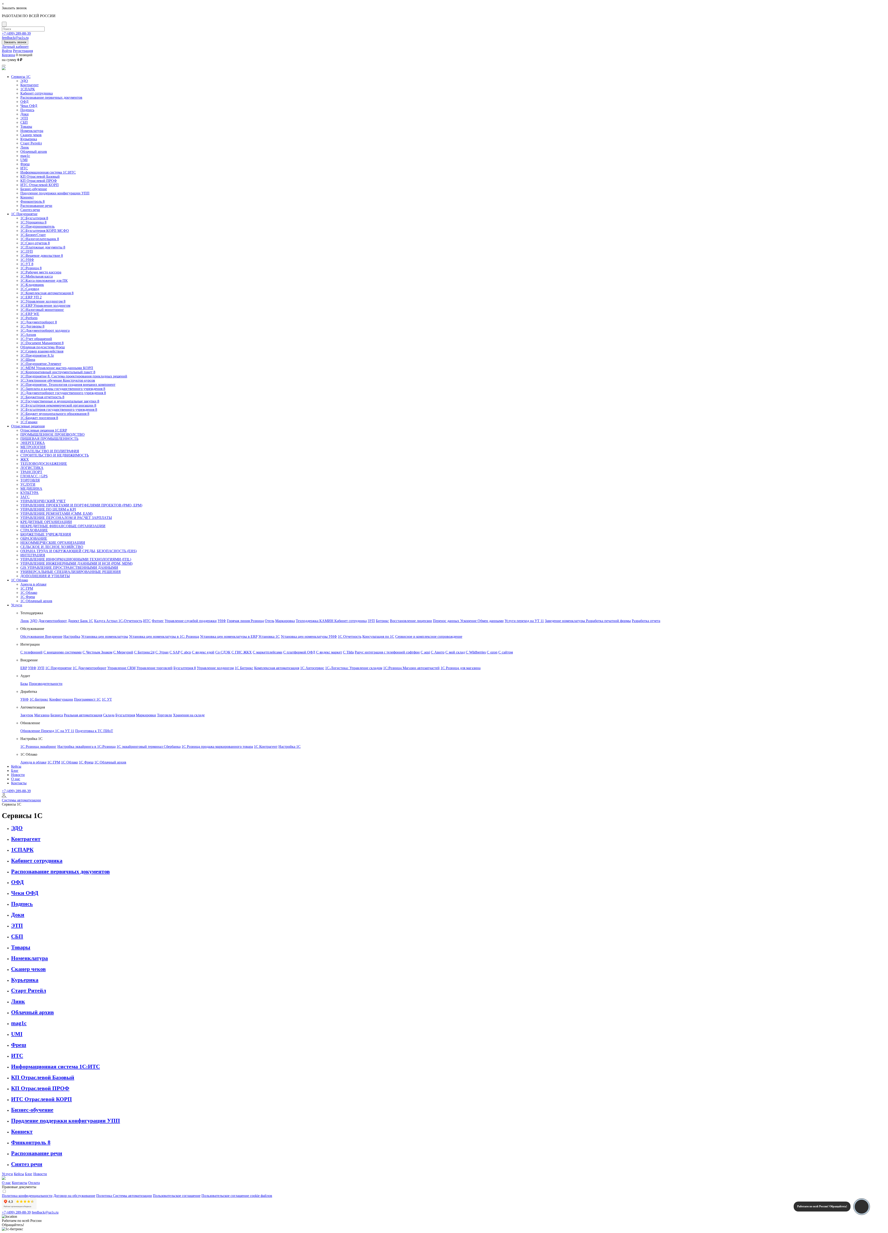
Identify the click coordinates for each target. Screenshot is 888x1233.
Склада (108, 715)
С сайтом (505, 652)
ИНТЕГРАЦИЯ (32, 555)
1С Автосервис (312, 668)
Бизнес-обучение (33, 189)
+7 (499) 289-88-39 (16, 33)
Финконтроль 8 (32, 201)
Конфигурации (61, 699)
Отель (269, 621)
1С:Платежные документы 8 (42, 247)
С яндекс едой (203, 652)
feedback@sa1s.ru (15, 38)
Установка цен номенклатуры (104, 636)
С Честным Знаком (97, 652)
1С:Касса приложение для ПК (44, 280)
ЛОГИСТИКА (31, 468)
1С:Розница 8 (31, 268)
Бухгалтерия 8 (184, 668)
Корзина (8, 55)
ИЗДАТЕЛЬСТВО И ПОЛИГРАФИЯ (49, 451)
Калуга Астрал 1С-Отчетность (118, 621)
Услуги (16, 605)
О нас (15, 779)
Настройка (71, 636)
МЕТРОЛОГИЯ (33, 447)
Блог (14, 771)
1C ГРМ (26, 588)
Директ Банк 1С (80, 621)
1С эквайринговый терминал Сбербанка (149, 746)
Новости (18, 775)
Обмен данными (491, 621)
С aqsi (425, 652)
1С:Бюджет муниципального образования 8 (54, 414)
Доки (24, 114)
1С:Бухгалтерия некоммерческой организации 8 (58, 405)
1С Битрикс (244, 668)
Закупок (26, 715)
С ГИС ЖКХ (241, 652)
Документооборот (52, 621)
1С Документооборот (89, 668)
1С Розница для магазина (461, 668)
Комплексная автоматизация (276, 668)
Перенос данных (446, 621)
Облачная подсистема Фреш (42, 347)
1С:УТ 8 (26, 264)
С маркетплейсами (267, 652)
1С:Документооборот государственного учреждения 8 (63, 393)
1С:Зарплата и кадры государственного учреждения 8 (62, 389)
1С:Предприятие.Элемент (40, 364)
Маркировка (285, 621)
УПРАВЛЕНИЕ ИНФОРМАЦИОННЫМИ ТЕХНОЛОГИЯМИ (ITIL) (75, 559)
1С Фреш (27, 597)
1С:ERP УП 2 (31, 297)
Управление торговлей (154, 668)
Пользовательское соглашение (176, 1196)
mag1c (25, 156)
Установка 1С (269, 636)
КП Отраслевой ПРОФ (38, 181)
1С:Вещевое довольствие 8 (41, 256)
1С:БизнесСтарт (33, 235)
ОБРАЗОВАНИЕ (33, 538)
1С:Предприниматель (37, 226)
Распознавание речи (36, 206)
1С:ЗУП (26, 251)
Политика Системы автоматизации (124, 1196)
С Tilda (348, 652)
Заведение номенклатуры (565, 621)
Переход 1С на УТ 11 (57, 731)
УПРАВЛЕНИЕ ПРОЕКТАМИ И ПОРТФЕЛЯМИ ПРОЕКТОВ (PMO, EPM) (81, 505)
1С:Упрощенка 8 (33, 222)
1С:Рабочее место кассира (40, 272)
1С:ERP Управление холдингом (45, 305)
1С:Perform (28, 318)
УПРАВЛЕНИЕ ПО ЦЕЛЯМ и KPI (48, 509)
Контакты (19, 783)
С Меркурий (123, 652)
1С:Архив (28, 335)
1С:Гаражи (28, 422)
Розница (257, 621)
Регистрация (23, 51)
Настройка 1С (289, 746)
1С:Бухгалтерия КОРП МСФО (44, 231)
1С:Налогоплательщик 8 (39, 239)
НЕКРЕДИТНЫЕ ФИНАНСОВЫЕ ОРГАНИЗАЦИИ (62, 526)
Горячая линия (239, 621)
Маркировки (146, 715)
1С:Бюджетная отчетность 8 (42, 397)
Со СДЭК (223, 652)
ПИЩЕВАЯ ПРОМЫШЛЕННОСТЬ (49, 439)
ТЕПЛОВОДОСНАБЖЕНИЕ (43, 464)
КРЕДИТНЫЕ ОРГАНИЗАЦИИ (46, 522)
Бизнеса (56, 715)
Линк (24, 147)
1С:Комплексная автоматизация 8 (47, 293)
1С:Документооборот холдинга (45, 330)
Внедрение (53, 636)
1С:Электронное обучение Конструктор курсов (57, 380)
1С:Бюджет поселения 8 (39, 418)
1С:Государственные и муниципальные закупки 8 (59, 401)
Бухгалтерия (125, 715)
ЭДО (24, 81)
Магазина (41, 715)
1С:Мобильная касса (36, 276)
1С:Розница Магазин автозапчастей (411, 668)
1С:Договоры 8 (32, 326)
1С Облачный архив (36, 601)
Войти (7, 51)
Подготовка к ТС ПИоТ (94, 731)
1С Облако (19, 580)
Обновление (30, 731)
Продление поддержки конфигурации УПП (54, 193)
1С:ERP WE (29, 314)
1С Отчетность (349, 636)
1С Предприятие (24, 214)
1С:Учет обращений (36, 339)
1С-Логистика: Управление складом (353, 668)
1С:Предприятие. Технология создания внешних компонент (67, 384)
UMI (24, 160)
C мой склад (455, 652)
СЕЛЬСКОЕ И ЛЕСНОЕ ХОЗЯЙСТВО (51, 547)
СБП (24, 122)
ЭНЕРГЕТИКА (32, 443)
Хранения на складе (189, 715)
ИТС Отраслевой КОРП (39, 185)
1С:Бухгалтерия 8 (34, 218)
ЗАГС (25, 497)
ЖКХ (24, 459)
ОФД (24, 102)
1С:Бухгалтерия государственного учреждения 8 (58, 409)
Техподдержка (307, 621)
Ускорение (469, 621)
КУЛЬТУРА (29, 493)
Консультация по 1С (378, 636)
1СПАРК (27, 89)
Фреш (25, 164)
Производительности (45, 684)
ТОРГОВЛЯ (30, 480)
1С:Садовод (29, 289)
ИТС (24, 168)
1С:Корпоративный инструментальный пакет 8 (57, 372)
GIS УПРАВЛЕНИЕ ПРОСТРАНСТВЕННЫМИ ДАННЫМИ (69, 568)
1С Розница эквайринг (38, 746)
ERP (23, 668)
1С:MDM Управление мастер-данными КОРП (56, 368)
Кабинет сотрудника (36, 93)
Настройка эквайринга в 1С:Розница (86, 746)
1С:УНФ (27, 260)
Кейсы (16, 766)
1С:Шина (27, 360)
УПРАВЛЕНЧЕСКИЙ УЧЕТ (43, 501)
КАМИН (326, 621)
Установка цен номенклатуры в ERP (228, 636)
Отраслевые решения (28, 426)
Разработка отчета (646, 621)
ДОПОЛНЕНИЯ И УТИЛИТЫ (45, 576)
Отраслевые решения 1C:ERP (43, 430)
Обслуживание (32, 636)
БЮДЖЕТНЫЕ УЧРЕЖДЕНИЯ (45, 534)
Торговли (164, 715)
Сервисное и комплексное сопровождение (428, 636)
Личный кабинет (15, 47)
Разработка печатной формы (608, 621)
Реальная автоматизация (83, 715)
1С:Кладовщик (32, 285)
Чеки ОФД (28, 106)
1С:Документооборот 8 (38, 322)
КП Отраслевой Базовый (40, 176)
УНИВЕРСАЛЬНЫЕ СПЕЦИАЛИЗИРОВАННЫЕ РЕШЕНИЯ (70, 572)
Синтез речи (30, 210)
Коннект (27, 197)
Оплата (34, 1183)
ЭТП (24, 118)
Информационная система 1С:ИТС (48, 172)
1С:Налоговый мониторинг (42, 310)
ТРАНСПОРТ (31, 472)
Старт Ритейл (31, 143)
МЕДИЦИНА (31, 489)
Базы (24, 684)
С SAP (175, 652)
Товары (26, 127)
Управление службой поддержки (191, 621)
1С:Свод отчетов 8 (35, 243)
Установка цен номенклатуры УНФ (309, 636)
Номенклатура (31, 131)
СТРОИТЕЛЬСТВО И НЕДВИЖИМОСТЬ (54, 455)
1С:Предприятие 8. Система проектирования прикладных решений (73, 376)
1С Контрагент (266, 746)
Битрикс (382, 621)
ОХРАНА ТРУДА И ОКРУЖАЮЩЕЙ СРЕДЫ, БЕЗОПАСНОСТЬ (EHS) (78, 551)
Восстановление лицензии (411, 621)
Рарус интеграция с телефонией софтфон (387, 652)
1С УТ (107, 699)
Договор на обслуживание (74, 1196)
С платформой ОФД (299, 652)
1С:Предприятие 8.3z (37, 355)
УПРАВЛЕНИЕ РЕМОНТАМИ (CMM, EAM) (56, 513)
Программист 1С (87, 699)
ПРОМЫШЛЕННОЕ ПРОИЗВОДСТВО (52, 434)
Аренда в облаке (33, 584)
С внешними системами (62, 652)
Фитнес (158, 621)
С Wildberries (476, 652)
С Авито (437, 652)
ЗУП (371, 621)
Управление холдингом (215, 668)
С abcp (186, 652)
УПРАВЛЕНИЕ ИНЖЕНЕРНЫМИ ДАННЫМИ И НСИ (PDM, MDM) (76, 563)
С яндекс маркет (329, 652)
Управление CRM (121, 668)
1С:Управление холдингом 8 (42, 301)
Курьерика (28, 139)
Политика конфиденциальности (27, 1196)
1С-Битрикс (39, 699)
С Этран (162, 652)
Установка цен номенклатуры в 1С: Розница (164, 636)
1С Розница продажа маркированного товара (217, 746)
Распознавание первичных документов (51, 97)
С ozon (492, 652)
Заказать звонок (15, 42)
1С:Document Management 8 (42, 343)
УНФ (222, 621)
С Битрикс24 (144, 652)
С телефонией (31, 652)
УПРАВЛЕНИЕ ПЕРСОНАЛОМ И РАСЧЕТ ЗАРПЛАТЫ (66, 518)
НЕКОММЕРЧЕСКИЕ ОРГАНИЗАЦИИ (52, 543)
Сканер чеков (31, 135)
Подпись (27, 110)
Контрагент (29, 85)
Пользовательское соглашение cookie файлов (236, 1196)
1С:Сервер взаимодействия (41, 351)
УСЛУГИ (27, 484)
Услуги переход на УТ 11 (524, 621)
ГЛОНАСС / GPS (34, 476)
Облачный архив (33, 151)
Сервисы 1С (21, 77)
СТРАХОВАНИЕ (34, 530)
